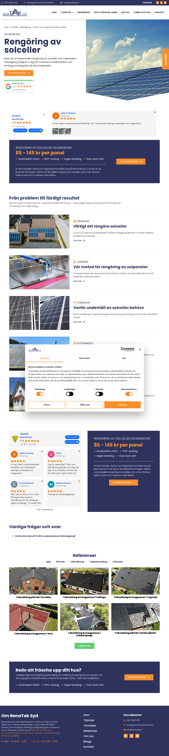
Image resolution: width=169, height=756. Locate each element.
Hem (54, 12)
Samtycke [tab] (45, 358)
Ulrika (58, 453)
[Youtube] (165, 2)
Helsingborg (25, 27)
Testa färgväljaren (105, 12)
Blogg (87, 741)
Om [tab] (124, 358)
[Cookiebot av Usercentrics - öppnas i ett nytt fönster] (122, 349)
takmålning (44, 730)
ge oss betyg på (34, 130)
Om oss (125, 12)
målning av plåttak (10, 735)
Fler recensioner (45, 509)
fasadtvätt (16, 733)
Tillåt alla (122, 405)
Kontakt (166, 59)
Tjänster (65, 12)
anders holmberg (68, 113)
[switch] (69, 394)
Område (14, 27)
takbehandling (50, 733)
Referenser (84, 12)
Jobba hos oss (141, 12)
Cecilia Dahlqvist (26, 483)
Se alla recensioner (20, 130)
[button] (84, 536)
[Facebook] (157, 2)
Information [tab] (84, 358)
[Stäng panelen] (140, 349)
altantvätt (6, 733)
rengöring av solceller (32, 733)
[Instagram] (161, 2)
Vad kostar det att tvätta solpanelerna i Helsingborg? (45, 536)
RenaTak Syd (18, 119)
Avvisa (47, 405)
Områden (90, 725)
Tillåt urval (84, 405)
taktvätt (35, 730)
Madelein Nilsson (63, 483)
